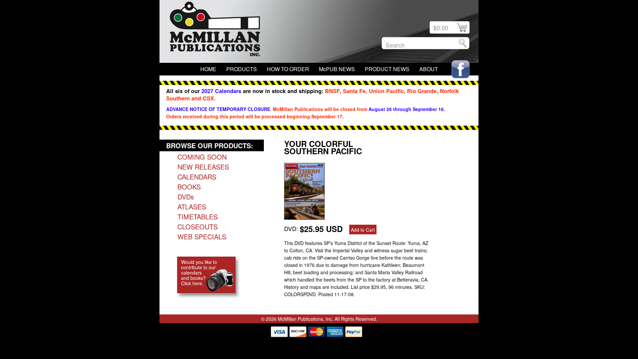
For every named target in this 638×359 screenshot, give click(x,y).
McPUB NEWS (337, 69)
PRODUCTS (241, 69)
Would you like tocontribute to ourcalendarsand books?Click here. (199, 273)
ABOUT (428, 69)
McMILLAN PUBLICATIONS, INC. (215, 31)
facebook (461, 69)
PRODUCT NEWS (387, 69)
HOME (208, 69)
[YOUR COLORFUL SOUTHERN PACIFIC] (304, 217)
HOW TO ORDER (288, 69)
